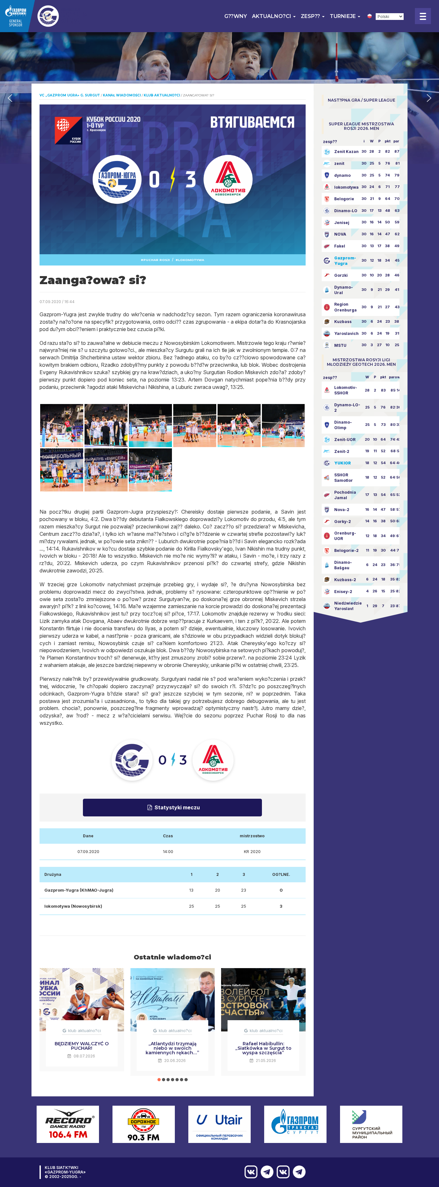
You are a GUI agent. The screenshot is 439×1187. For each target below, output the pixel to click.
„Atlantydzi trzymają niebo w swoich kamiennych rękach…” (172, 1048)
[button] (10, 98)
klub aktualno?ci (84, 1030)
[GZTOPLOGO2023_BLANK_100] (45, 16)
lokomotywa (191, 260)
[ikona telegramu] (298, 1171)
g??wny (235, 16)
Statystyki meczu (177, 807)
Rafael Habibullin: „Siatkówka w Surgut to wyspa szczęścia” (263, 1048)
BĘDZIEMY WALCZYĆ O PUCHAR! (82, 1045)
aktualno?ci (272, 16)
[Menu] (423, 16)
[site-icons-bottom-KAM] (281, 1171)
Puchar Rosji (156, 260)
